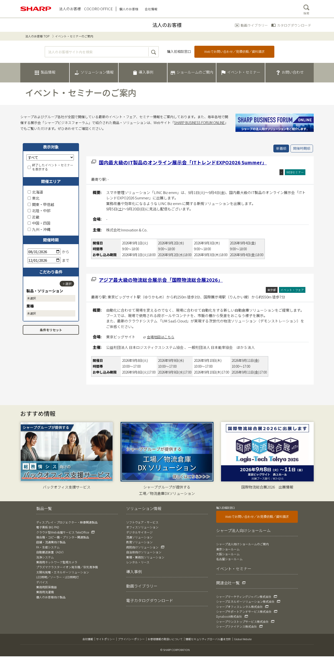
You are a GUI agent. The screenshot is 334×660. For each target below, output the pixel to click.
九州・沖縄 (41, 229)
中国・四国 (41, 223)
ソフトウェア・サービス (142, 522)
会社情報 (87, 639)
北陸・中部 (41, 210)
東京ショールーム (228, 549)
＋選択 (67, 283)
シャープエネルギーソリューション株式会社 (245, 601)
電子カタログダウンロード (149, 600)
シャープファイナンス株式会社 (236, 626)
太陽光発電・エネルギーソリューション (62, 572)
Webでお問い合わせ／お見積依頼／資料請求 (257, 516)
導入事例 (134, 571)
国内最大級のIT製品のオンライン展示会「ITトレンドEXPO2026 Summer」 (183, 162)
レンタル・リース (137, 562)
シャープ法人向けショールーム (243, 530)
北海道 (37, 191)
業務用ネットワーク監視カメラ (56, 562)
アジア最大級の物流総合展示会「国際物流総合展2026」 (161, 279)
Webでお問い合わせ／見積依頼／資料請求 (234, 51)
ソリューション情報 (143, 508)
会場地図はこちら (160, 336)
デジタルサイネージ (139, 532)
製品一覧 (44, 508)
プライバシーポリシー (131, 639)
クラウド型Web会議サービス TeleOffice (62, 532)
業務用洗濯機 (45, 592)
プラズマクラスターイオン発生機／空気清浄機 (67, 567)
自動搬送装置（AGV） (50, 552)
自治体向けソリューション (143, 552)
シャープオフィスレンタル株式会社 (239, 606)
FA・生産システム (48, 547)
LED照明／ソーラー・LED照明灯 (57, 577)
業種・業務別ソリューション (145, 557)
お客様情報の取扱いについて (165, 639)
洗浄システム (45, 557)
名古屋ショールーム (229, 559)
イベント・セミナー (233, 568)
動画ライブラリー (254, 25)
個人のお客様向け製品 (51, 597)
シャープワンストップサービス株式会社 (242, 621)
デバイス (42, 582)
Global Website (243, 639)
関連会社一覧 (228, 583)
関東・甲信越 (43, 204)
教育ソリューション (139, 542)
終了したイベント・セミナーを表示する (52, 167)
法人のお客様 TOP (37, 36)
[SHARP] (36, 8)
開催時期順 (301, 148)
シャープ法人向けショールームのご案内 (242, 544)
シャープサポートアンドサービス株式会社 (244, 611)
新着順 (281, 148)
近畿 (35, 216)
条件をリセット (51, 330)
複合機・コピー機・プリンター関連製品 (62, 537)
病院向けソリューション (142, 547)
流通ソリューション (139, 537)
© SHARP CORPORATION (175, 650)
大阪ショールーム (228, 554)
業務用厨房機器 (46, 587)
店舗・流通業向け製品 (51, 542)
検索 (306, 13)
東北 (35, 198)
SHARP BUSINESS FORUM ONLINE (199, 122)
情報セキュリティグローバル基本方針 (208, 639)
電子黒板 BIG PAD (47, 527)
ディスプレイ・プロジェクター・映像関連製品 (67, 522)
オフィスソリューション (142, 527)
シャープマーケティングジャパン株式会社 (243, 596)
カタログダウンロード (294, 25)
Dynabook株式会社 (229, 616)
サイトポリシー (105, 639)
